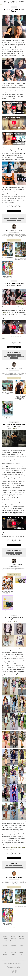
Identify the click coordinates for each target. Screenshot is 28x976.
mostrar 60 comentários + (14, 545)
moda (14, 615)
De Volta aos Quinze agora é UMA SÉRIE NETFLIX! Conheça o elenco (7, 592)
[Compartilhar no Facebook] (8, 207)
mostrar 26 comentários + (14, 347)
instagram (5, 312)
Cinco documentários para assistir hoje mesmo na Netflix (20, 585)
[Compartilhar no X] (12, 207)
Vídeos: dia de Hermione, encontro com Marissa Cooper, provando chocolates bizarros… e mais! (20, 397)
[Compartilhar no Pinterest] (15, 207)
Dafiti (16, 847)
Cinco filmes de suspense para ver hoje (7, 611)
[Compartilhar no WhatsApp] (19, 207)
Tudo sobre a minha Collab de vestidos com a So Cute (20, 259)
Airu (8, 849)
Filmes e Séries (14, 422)
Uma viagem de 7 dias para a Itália (7, 393)
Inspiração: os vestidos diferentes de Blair (8, 277)
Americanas (22, 847)
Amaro (13, 847)
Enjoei (12, 849)
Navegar (21, 1)
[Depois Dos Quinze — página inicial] (11, 1)
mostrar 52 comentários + (14, 210)
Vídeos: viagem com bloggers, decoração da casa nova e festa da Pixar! (7, 417)
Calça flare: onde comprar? (7, 257)
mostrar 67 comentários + (14, 857)
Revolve (4, 849)
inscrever (15, 337)
